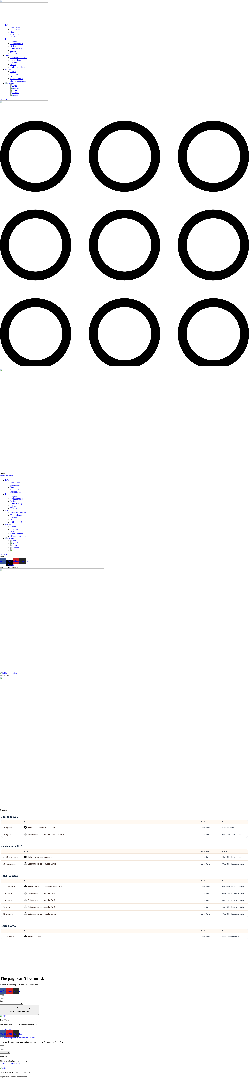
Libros (13, 71)
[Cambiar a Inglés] (13, 85)
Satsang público (16, 44)
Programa (14, 41)
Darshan (13, 62)
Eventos (8, 39)
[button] (124, 21)
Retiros (13, 46)
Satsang (8, 55)
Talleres (13, 53)
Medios (8, 69)
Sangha (13, 51)
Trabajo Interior (16, 60)
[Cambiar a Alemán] (14, 88)
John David (15, 27)
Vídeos (13, 65)
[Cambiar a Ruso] (13, 90)
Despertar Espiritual (18, 58)
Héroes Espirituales (18, 81)
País (1, 1001)
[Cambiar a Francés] (14, 92)
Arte (12, 76)
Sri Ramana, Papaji (18, 67)
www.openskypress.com (10, 1063)
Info (7, 25)
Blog (12, 32)
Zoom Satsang (16, 48)
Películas (14, 74)
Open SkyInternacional (15, 35)
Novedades (15, 30)
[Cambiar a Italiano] (14, 95)
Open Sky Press (16, 78)
